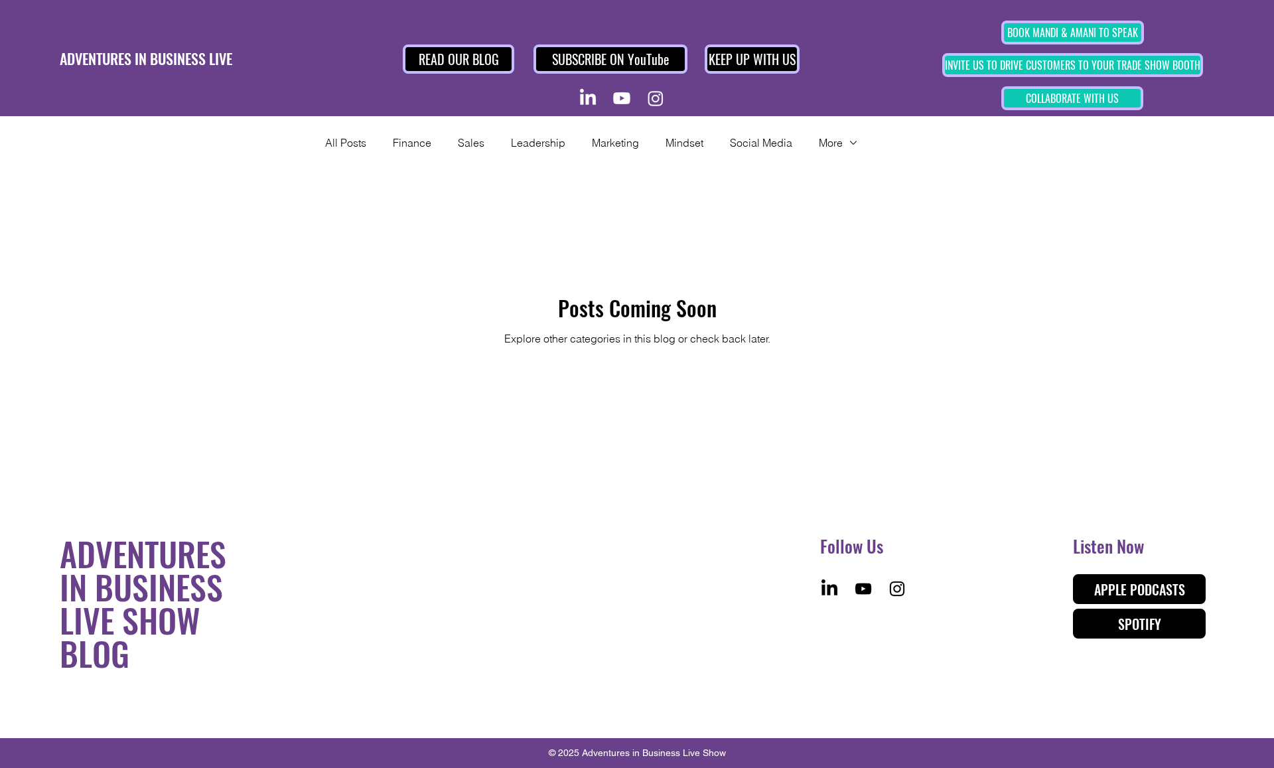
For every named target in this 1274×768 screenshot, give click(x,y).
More (831, 142)
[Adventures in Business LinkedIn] (588, 98)
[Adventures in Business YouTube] (622, 98)
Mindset (684, 142)
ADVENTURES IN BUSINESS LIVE (146, 58)
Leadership (538, 142)
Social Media (761, 142)
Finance (412, 142)
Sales (471, 142)
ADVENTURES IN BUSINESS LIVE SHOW (143, 586)
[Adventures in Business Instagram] (656, 98)
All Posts (345, 142)
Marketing (615, 142)
